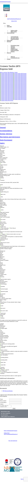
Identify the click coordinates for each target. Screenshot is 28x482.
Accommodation (6, 131)
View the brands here (12, 440)
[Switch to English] (6, 15)
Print (9, 72)
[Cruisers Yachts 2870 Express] (6, 73)
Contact (8, 59)
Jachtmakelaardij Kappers (5, 1)
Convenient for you (15, 57)
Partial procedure (15, 39)
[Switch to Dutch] (6, 14)
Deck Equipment (6, 140)
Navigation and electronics (10, 137)
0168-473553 (14, 21)
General (3, 127)
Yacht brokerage (10, 32)
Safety (2, 143)
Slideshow (12, 72)
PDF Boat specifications (8, 390)
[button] (14, 23)
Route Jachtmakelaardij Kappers (10, 430)
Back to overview (3, 72)
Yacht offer (9, 26)
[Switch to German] (6, 16)
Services (9, 41)
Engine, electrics (6, 134)
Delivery (13, 51)
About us (9, 52)
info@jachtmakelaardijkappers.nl (14, 18)
